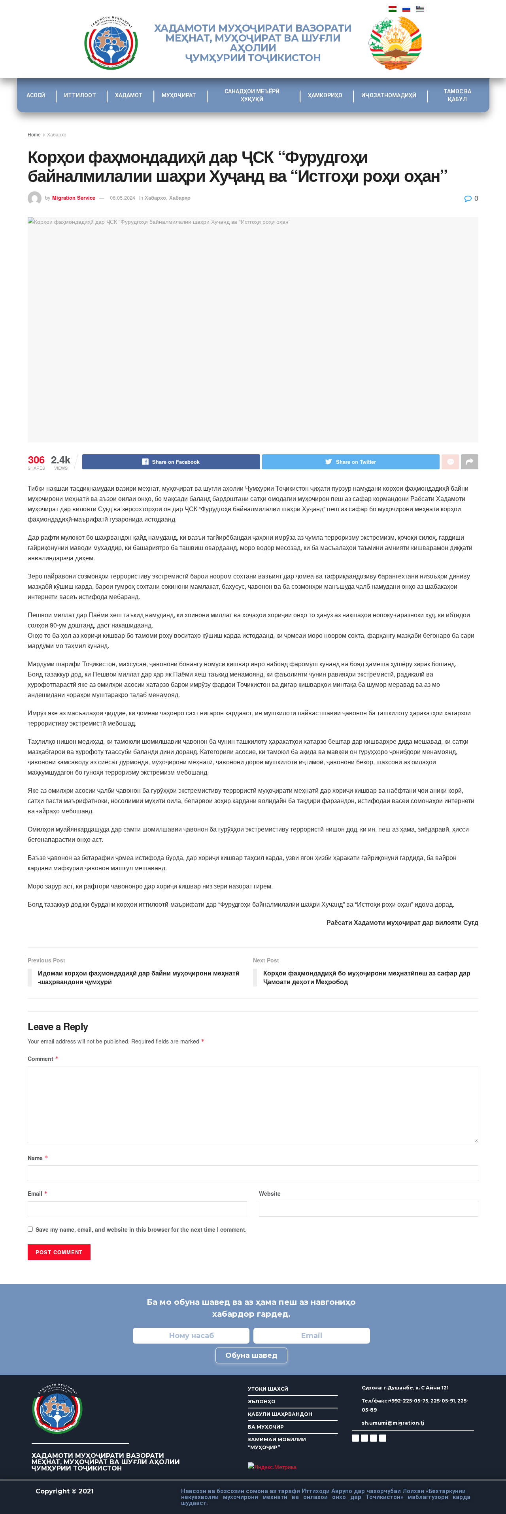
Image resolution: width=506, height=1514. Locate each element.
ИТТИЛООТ (80, 95)
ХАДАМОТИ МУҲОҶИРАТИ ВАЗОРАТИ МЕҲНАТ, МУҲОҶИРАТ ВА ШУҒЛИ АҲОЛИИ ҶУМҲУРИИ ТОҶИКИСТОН (253, 43)
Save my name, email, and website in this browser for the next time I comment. (141, 1229)
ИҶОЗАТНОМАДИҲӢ (388, 95)
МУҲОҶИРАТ (179, 95)
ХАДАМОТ (129, 95)
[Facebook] (364, 1438)
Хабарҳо (180, 197)
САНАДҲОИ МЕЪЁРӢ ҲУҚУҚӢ (252, 95)
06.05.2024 (122, 197)
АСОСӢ (35, 95)
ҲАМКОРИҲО (325, 95)
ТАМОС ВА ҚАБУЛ (457, 95)
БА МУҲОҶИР (266, 1427)
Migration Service (73, 197)
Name (38, 1158)
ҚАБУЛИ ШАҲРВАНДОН (280, 1414)
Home (34, 134)
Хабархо (56, 134)
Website (270, 1193)
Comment (43, 1058)
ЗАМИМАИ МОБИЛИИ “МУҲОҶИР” (277, 1443)
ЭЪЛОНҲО (262, 1401)
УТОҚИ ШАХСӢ (268, 1389)
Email (38, 1193)
